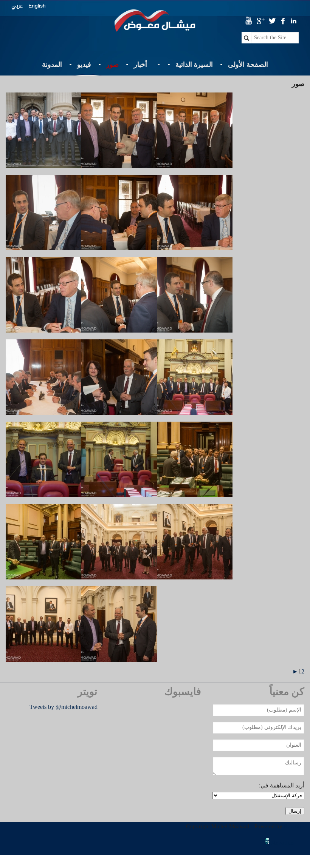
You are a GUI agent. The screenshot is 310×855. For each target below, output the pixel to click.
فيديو (84, 64)
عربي (17, 6)
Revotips (294, 826)
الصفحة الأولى (248, 64)
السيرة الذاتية (194, 64)
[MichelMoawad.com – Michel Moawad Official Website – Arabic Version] (155, 24)
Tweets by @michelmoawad (63, 707)
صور (112, 64)
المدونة (52, 64)
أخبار (140, 64)
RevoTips (282, 843)
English (37, 6)
